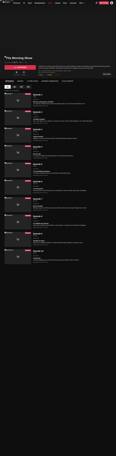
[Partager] (24, 72)
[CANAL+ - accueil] (6, 2)
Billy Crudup (67, 70)
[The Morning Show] (18, 57)
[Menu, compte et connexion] (111, 2)
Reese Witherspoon (58, 70)
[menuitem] (17, 3)
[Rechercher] (96, 3)
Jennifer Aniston (47, 70)
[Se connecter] (16, 72)
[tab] (10, 81)
